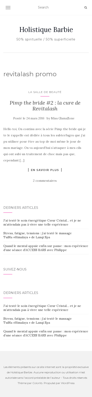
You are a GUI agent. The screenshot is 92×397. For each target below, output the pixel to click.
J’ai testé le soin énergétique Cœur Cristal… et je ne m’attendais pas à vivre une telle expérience (42, 222)
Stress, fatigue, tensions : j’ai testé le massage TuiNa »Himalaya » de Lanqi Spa (37, 235)
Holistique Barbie (46, 29)
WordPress (68, 383)
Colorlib (37, 383)
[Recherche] (86, 7)
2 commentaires (45, 181)
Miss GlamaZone (62, 118)
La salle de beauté (45, 92)
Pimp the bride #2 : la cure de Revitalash (45, 105)
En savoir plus (45, 170)
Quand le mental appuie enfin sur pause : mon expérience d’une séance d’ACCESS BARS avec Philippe (45, 248)
